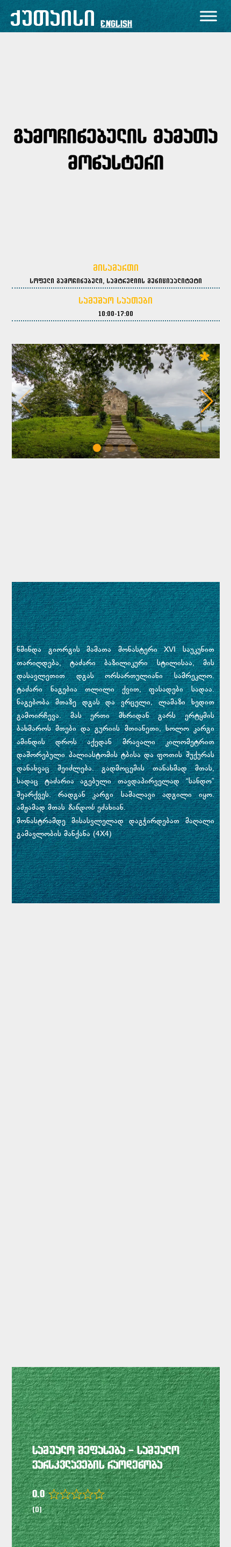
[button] (207, 401)
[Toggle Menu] (208, 16)
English (116, 24)
